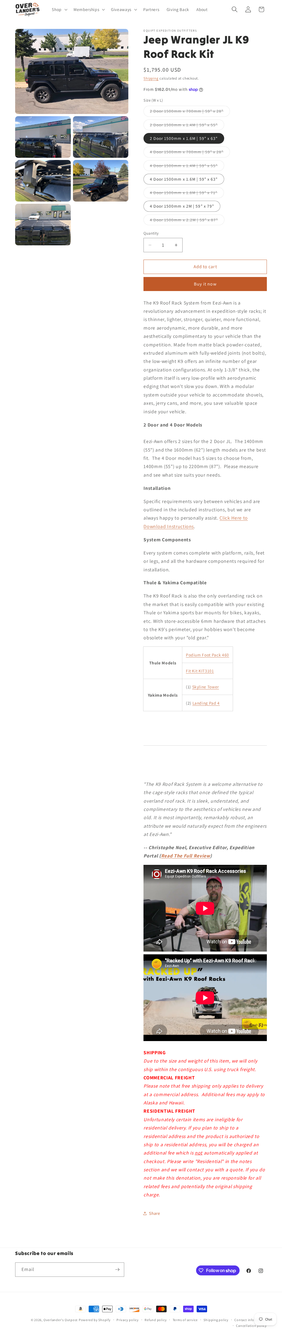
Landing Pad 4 (206, 703)
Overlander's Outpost (61, 1320)
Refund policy (156, 1320)
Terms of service (185, 1320)
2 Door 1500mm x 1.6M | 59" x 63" (184, 138)
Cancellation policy (251, 1326)
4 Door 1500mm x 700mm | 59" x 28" (190, 153)
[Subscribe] (117, 1269)
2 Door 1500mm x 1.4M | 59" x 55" (187, 126)
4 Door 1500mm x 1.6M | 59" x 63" (184, 179)
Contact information (250, 1320)
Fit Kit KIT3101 (200, 670)
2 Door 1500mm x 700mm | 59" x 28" (190, 112)
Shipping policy (216, 1320)
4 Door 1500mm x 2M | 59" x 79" (182, 206)
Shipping (150, 78)
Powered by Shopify (95, 1320)
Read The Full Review (185, 855)
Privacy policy (127, 1320)
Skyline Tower (205, 686)
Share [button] (154, 1213)
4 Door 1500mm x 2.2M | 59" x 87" (187, 221)
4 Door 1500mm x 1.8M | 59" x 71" (187, 193)
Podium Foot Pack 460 (207, 655)
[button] (59, 9)
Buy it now (205, 284)
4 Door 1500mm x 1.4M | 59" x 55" (187, 166)
